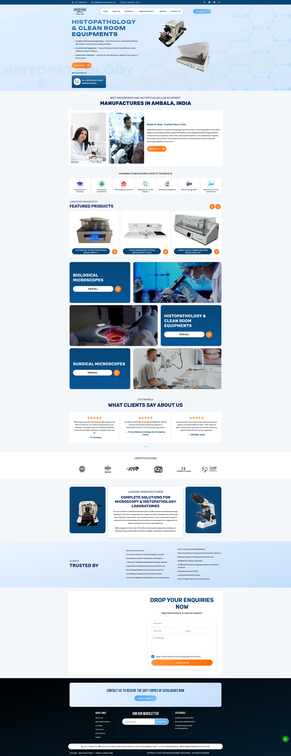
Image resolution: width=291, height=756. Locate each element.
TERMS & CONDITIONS (104, 753)
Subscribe (161, 721)
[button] (143, 446)
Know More (79, 60)
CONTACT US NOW (144, 698)
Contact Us (176, 11)
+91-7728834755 (80, 2)
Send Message (182, 662)
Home (105, 11)
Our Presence (100, 733)
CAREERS (162, 11)
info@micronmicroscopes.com (105, 2)
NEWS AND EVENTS (146, 11)
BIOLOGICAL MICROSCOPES (185, 722)
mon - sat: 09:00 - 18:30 (131, 2)
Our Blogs (98, 725)
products (129, 11)
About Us (116, 11)
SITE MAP (73, 753)
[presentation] (212, 206)
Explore (98, 737)
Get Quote (200, 11)
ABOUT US (99, 718)
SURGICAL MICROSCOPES (184, 718)
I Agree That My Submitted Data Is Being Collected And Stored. (178, 656)
